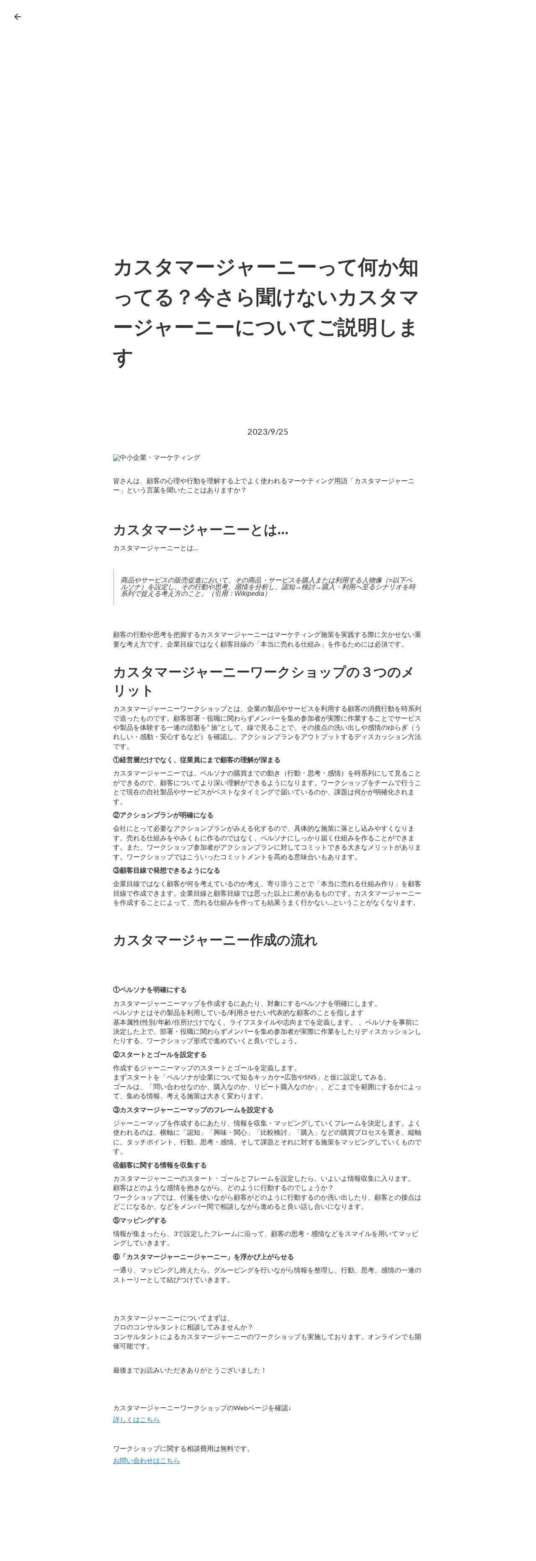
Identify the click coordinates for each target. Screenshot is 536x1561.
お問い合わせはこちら (146, 1460)
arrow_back (18, 17)
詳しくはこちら (136, 1419)
